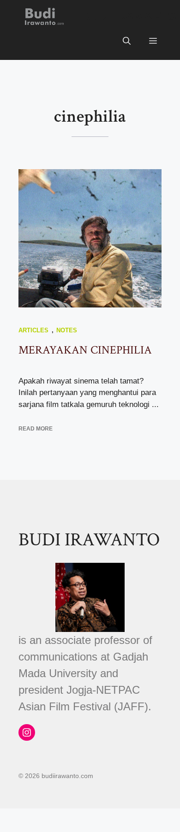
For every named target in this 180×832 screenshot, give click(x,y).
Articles (33, 330)
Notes (66, 330)
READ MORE (35, 428)
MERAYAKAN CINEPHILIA (85, 350)
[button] (127, 41)
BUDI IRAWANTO (129, 16)
